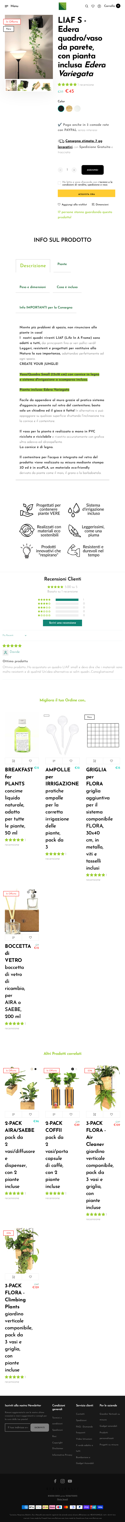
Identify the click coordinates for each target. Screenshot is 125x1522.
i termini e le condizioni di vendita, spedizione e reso (87, 183)
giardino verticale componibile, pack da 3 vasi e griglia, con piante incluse (96, 1165)
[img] (12, 646)
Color (61, 101)
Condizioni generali (58, 1407)
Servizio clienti (84, 1405)
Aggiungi (13, 761)
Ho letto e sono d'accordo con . (87, 183)
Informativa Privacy (62, 1455)
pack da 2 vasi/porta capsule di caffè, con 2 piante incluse (55, 1155)
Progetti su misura (109, 1445)
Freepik (44, 1518)
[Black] (61, 108)
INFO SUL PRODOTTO (62, 240)
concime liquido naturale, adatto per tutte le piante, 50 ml (15, 802)
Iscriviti (40, 1428)
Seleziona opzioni (13, 937)
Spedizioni (57, 1430)
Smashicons (80, 1518)
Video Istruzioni (84, 1439)
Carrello (111, 6)
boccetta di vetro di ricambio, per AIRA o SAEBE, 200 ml (15, 981)
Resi (54, 1436)
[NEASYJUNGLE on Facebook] (55, 1481)
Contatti (80, 1414)
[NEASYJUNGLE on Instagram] (63, 1481)
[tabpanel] (29, 47)
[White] (77, 108)
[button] (68, 84)
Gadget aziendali (108, 1426)
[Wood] (69, 108)
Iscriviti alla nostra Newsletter (23, 1405)
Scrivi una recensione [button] (62, 623)
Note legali (62, 1499)
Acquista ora (86, 194)
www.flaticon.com (57, 1518)
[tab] (33, 265)
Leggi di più (53, 761)
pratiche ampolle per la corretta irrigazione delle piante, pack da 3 (55, 809)
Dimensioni (102, 204)
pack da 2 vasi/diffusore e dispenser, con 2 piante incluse (15, 1155)
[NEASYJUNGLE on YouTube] (70, 1481)
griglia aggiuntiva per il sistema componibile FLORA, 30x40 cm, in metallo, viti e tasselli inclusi (96, 819)
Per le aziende (108, 1405)
